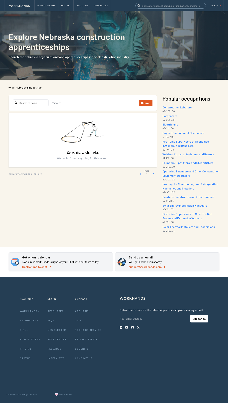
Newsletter (57, 329)
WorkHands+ (29, 311)
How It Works (30, 339)
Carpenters (169, 116)
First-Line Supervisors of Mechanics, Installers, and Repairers (185, 143)
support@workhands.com (145, 266)
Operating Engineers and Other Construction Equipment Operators (190, 173)
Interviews (56, 358)
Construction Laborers (177, 107)
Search (145, 103)
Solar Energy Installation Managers (184, 205)
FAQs (51, 320)
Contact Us (83, 358)
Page (146, 170)
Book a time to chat (34, 266)
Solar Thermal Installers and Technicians (188, 226)
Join (78, 320)
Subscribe (199, 318)
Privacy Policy (86, 339)
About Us (82, 311)
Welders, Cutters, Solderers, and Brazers (188, 154)
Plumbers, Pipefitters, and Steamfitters (187, 162)
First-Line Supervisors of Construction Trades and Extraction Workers (187, 216)
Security (82, 348)
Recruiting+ (29, 320)
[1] (147, 173)
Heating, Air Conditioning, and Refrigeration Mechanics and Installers (190, 186)
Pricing (25, 348)
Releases (54, 348)
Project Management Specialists (183, 133)
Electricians (170, 124)
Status (25, 358)
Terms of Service (88, 329)
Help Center (57, 339)
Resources (56, 311)
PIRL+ (24, 329)
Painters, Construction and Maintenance (188, 197)
